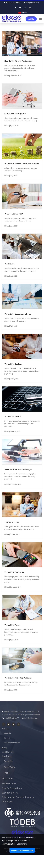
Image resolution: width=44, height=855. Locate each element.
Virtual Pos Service (12, 416)
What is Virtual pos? (13, 214)
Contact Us (8, 751)
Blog (4, 747)
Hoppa (7, 773)
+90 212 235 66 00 (13, 3)
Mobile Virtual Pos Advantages (18, 469)
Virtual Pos (9, 264)
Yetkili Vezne (9, 767)
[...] (17, 71)
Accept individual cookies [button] (22, 850)
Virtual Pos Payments (14, 572)
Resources (7, 778)
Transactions (9, 783)
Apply (31, 18)
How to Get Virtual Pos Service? (18, 61)
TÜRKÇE (24, 12)
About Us (7, 733)
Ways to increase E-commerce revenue (21, 164)
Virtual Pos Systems (13, 364)
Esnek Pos (8, 761)
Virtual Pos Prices (12, 625)
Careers (7, 738)
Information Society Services (18, 797)
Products (6, 756)
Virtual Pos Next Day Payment (18, 678)
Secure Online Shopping (15, 114)
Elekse (5, 728)
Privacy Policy (10, 792)
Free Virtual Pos (11, 522)
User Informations (12, 788)
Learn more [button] (22, 844)
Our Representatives (12, 743)
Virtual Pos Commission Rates (17, 314)
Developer (7, 801)
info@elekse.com (32, 3)
